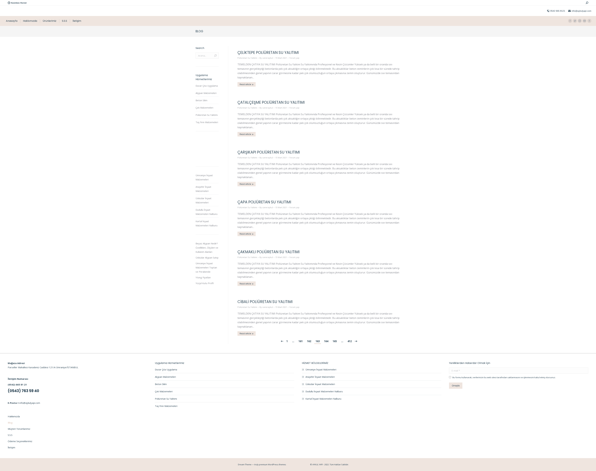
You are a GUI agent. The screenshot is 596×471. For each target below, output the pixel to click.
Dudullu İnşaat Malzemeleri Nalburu (206, 211)
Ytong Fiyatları (203, 277)
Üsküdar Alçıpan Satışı (207, 257)
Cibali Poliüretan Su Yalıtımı (265, 301)
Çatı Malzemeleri (204, 107)
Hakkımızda (14, 416)
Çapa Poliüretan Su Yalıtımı (264, 202)
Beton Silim (201, 100)
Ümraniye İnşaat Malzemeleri (204, 177)
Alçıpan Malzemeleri (206, 93)
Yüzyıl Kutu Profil (205, 283)
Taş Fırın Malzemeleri (207, 122)
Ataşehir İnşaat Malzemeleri (203, 188)
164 (326, 341)
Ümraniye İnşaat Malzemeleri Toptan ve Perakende (206, 267)
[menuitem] (11, 21)
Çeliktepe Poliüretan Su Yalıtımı (268, 52)
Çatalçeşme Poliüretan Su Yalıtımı (271, 102)
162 (309, 341)
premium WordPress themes (272, 464)
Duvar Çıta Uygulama (207, 85)
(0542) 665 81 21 (17, 384)
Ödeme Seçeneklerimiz (20, 441)
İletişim (11, 447)
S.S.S (10, 435)
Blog (10, 422)
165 (335, 341)
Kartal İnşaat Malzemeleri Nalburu (206, 223)
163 (318, 341)
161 (300, 341)
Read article (245, 84)
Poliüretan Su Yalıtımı (247, 58)
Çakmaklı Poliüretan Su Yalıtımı (268, 251)
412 (350, 341)
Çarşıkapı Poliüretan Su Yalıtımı (268, 152)
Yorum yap (294, 58)
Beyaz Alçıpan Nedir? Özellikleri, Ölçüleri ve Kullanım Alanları (207, 247)
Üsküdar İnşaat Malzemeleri (203, 200)
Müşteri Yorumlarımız (19, 428)
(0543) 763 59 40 (23, 390)
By (266, 58)
